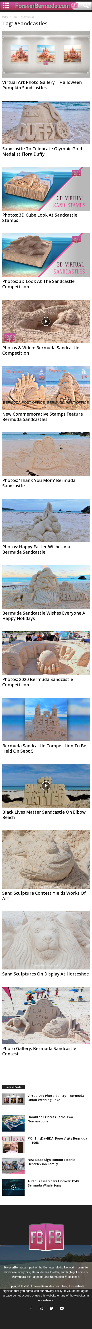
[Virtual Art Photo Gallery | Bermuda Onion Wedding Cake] (13, 1099)
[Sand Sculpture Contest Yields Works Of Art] (46, 859)
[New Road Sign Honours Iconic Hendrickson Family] (13, 1166)
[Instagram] (41, 1309)
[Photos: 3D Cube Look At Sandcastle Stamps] (46, 189)
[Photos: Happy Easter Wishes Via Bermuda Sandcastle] (46, 520)
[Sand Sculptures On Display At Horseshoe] (46, 940)
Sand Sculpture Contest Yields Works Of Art (44, 895)
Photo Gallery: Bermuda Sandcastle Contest (39, 1051)
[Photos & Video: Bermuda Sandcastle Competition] (46, 321)
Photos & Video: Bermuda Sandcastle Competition (40, 350)
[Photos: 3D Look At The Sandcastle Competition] (46, 255)
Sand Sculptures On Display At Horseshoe (45, 974)
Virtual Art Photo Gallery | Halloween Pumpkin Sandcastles (42, 85)
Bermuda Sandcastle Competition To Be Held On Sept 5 (44, 748)
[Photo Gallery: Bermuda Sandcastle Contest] (46, 1015)
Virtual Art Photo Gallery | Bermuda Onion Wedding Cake (56, 1097)
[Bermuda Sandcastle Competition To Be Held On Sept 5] (46, 719)
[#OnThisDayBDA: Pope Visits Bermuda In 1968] (13, 1144)
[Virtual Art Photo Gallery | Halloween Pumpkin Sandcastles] (46, 54)
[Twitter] (51, 1309)
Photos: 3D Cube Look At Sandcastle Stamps (39, 217)
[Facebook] (31, 1309)
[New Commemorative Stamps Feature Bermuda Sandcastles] (46, 388)
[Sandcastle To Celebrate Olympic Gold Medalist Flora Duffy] (46, 122)
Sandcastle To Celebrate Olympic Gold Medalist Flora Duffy (42, 151)
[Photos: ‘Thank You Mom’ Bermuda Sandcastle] (46, 454)
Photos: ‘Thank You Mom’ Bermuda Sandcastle (38, 483)
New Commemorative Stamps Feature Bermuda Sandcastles (42, 416)
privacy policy (53, 1290)
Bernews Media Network (59, 1267)
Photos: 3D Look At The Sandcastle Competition (38, 284)
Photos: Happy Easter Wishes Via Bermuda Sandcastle (36, 549)
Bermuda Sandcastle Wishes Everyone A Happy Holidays (43, 615)
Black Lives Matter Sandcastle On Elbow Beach (44, 814)
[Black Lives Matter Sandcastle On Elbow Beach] (46, 786)
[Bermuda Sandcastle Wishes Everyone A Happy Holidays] (46, 587)
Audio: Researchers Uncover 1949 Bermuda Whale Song (53, 1183)
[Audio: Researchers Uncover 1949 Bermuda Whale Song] (13, 1187)
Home (5, 16)
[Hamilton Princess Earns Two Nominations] (13, 1123)
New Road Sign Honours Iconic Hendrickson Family (51, 1162)
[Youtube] (61, 1309)
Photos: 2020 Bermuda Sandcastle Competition (37, 682)
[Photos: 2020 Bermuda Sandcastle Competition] (46, 653)
